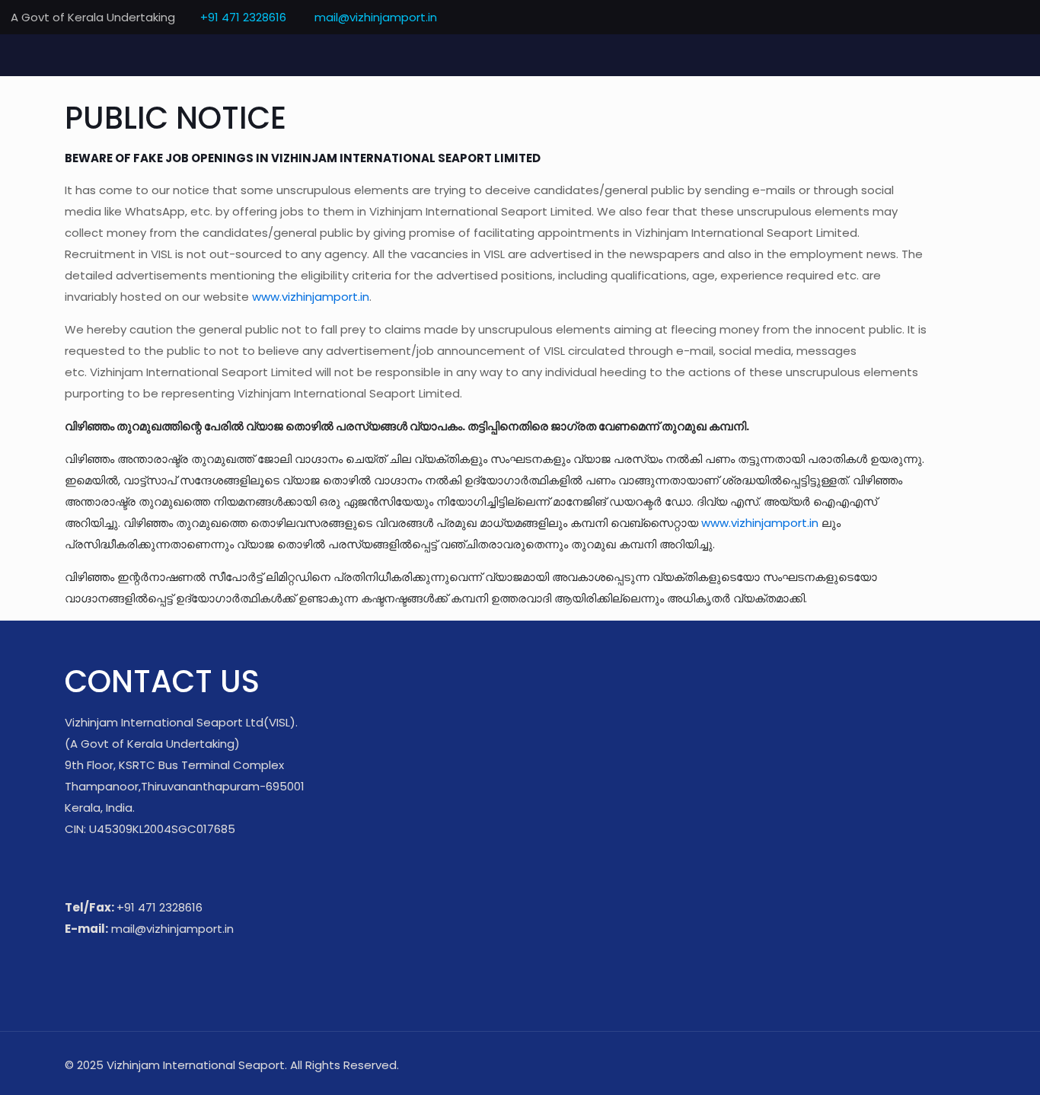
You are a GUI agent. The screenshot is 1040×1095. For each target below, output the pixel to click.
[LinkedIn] (1001, 17)
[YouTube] (980, 17)
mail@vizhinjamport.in (374, 17)
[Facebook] (939, 17)
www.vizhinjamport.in (310, 297)
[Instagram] (1021, 17)
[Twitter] (960, 17)
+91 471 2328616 (243, 17)
